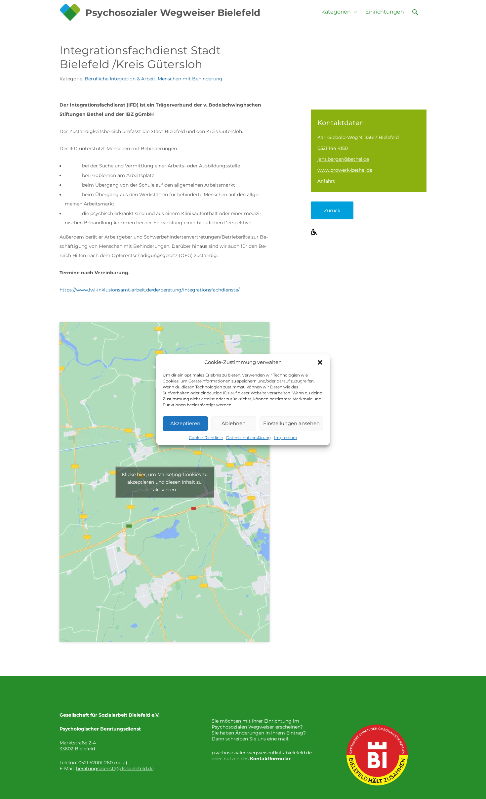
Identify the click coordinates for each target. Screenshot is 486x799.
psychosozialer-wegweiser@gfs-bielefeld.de (262, 753)
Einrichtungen (384, 12)
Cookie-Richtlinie (206, 437)
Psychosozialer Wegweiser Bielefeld (172, 12)
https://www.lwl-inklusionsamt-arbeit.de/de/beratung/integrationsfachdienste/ (150, 290)
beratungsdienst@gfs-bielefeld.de (114, 769)
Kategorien (336, 12)
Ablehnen (234, 423)
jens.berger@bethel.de (343, 159)
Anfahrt (326, 181)
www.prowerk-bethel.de (344, 170)
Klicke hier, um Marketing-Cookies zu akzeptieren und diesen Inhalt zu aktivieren (165, 482)
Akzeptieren (185, 423)
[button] (320, 362)
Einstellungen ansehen (291, 423)
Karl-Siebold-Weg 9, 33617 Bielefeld (358, 137)
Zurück (332, 210)
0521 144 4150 (332, 148)
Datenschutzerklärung (248, 437)
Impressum (285, 437)
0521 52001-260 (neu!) (102, 763)
